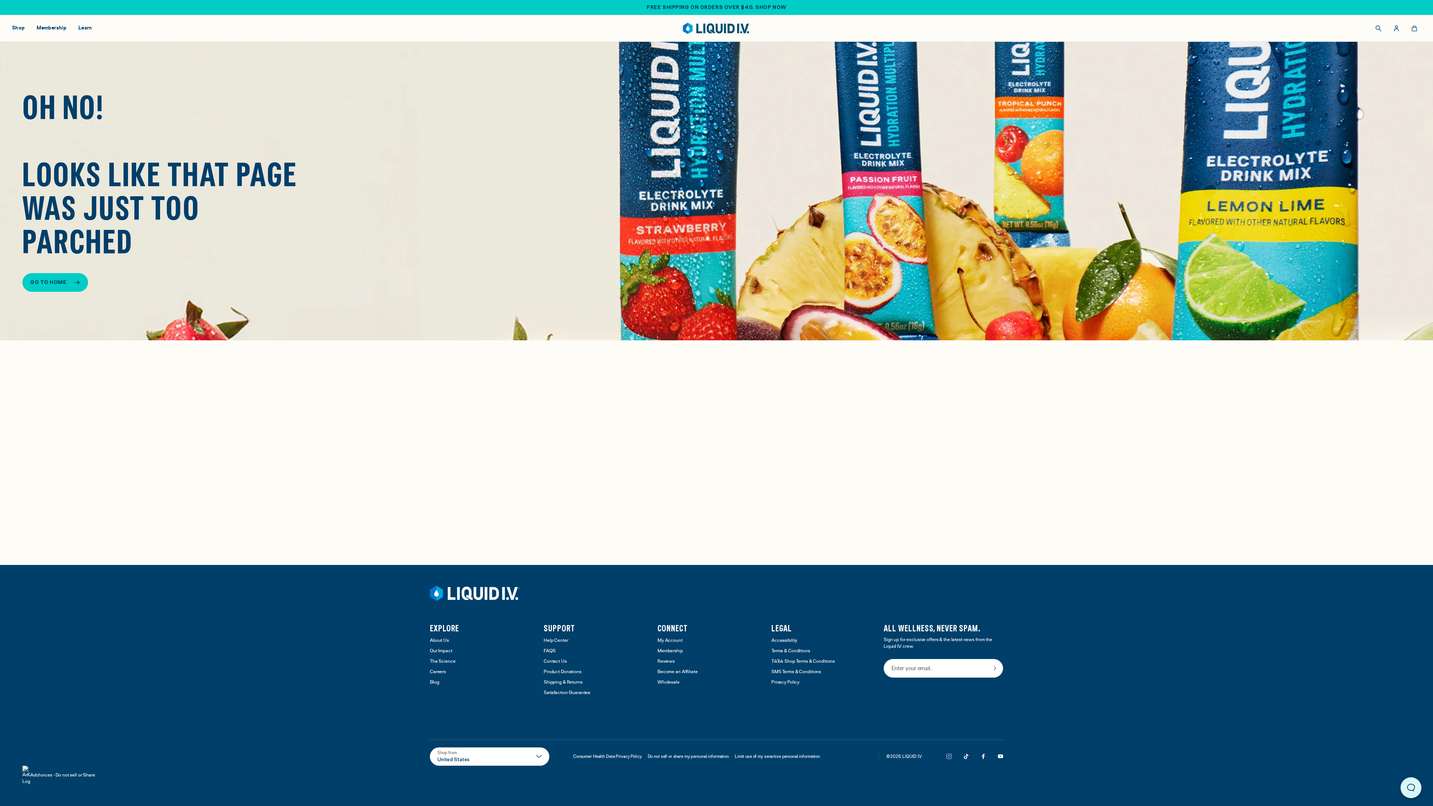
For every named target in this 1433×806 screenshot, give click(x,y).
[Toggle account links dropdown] (1396, 28)
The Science (443, 661)
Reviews (666, 661)
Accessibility (784, 640)
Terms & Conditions (790, 651)
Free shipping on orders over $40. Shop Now (716, 7)
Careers (438, 671)
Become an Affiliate (678, 671)
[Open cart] (1414, 28)
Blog (434, 682)
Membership (670, 651)
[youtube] (1000, 756)
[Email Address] (943, 668)
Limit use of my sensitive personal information (777, 756)
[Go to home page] (475, 593)
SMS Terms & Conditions (796, 671)
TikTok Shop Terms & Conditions (803, 661)
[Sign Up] (995, 668)
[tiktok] (966, 756)
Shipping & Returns (563, 682)
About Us (439, 640)
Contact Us (555, 661)
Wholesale (669, 682)
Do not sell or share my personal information (688, 756)
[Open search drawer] (1379, 28)
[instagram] (949, 756)
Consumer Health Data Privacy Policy (607, 756)
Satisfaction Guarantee (567, 692)
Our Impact (441, 651)
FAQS (550, 651)
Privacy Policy (785, 682)
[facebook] (983, 756)
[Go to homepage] (716, 28)
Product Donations (562, 671)
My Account (670, 640)
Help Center (556, 640)
